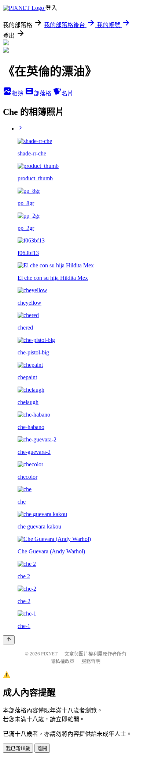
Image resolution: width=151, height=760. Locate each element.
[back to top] (9, 639)
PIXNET (49, 653)
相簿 (18, 93)
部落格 (43, 93)
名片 (67, 93)
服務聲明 (90, 661)
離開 (42, 748)
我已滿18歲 (18, 748)
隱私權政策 (62, 661)
